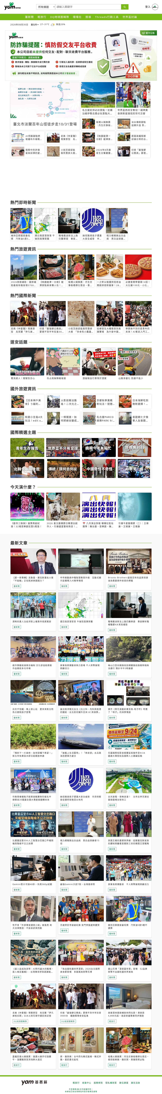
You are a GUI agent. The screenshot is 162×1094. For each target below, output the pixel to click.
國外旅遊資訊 (23, 388)
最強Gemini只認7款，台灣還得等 (77, 884)
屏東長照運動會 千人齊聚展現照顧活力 (128, 884)
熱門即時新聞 (23, 202)
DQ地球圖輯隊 (59, 17)
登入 (148, 6)
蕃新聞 (29, 17)
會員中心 (86, 1082)
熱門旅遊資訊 (23, 249)
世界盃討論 (130, 17)
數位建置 (123, 1082)
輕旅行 (42, 17)
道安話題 (19, 342)
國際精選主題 (23, 432)
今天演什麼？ (23, 487)
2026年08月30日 (19, 24)
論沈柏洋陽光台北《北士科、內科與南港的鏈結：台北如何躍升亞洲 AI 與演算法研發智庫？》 (80, 712)
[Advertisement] (81, 179)
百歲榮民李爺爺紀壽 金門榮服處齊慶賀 (80, 925)
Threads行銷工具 (107, 17)
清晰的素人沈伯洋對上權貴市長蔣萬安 (32, 621)
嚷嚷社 (77, 17)
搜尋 (88, 17)
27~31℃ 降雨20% (52, 24)
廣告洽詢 (135, 1082)
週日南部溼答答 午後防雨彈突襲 (76, 621)
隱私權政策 (111, 1082)
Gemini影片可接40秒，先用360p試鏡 (32, 884)
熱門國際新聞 (23, 295)
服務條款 (98, 1082)
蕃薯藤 (12, 6)
